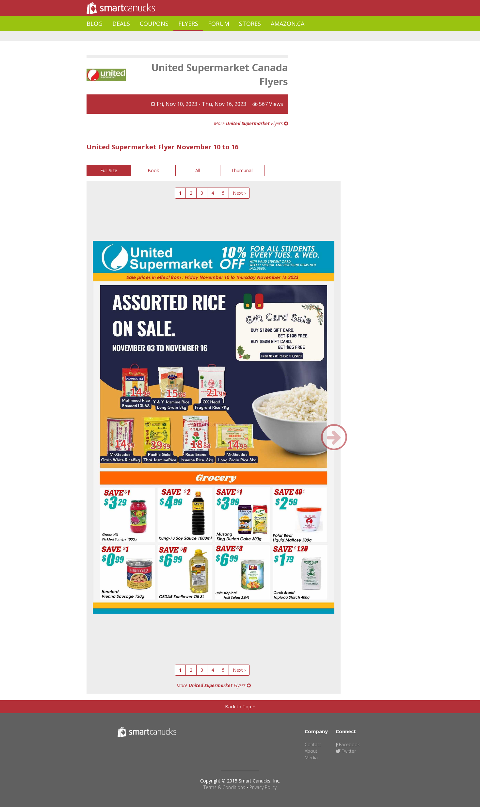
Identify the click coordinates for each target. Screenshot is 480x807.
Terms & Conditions (224, 787)
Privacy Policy (263, 787)
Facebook (349, 744)
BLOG (95, 23)
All (197, 170)
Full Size (108, 170)
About (311, 751)
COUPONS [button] (154, 23)
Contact (313, 744)
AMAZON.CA (287, 23)
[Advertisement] (205, 36)
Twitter (348, 751)
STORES (250, 23)
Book (153, 170)
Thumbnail (242, 170)
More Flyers (249, 123)
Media (311, 757)
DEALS (121, 23)
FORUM (218, 23)
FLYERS (188, 23)
